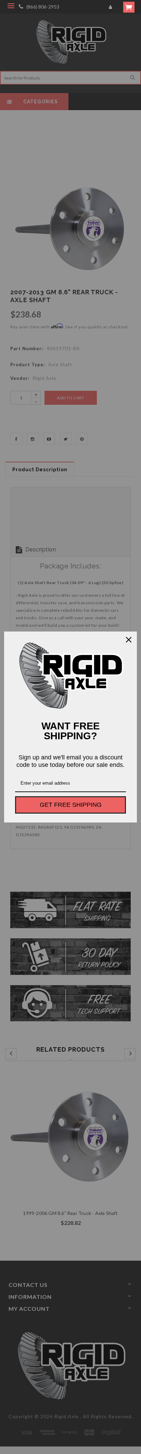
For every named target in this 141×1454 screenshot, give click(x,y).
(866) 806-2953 (42, 7)
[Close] (128, 640)
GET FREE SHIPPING (71, 804)
